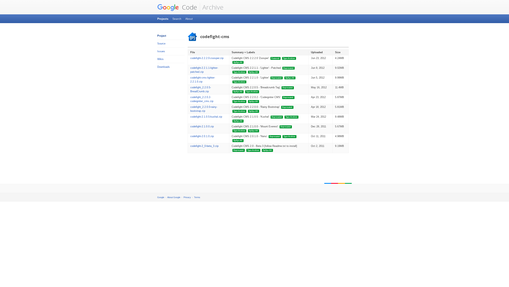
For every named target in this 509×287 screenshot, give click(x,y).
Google (160, 197)
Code (188, 7)
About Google (173, 197)
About (189, 18)
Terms (197, 197)
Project (161, 35)
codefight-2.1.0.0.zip (202, 126)
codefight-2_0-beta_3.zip (204, 145)
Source (161, 43)
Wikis (160, 59)
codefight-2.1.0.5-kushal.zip (206, 116)
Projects (162, 18)
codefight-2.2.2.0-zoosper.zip (206, 58)
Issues (161, 51)
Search (176, 18)
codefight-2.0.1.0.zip (202, 136)
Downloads (163, 66)
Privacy (187, 197)
